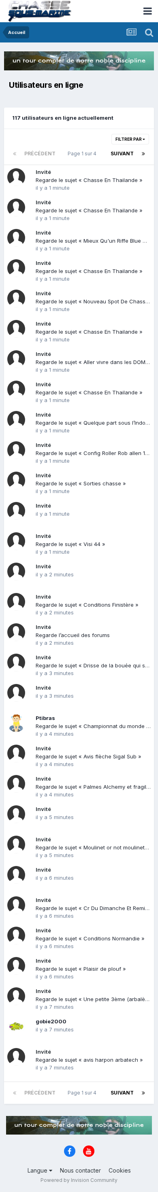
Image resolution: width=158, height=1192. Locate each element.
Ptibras (45, 718)
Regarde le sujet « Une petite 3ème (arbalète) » (96, 999)
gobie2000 (51, 1021)
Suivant (122, 153)
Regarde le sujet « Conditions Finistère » (87, 604)
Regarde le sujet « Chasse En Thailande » (89, 180)
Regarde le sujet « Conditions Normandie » (90, 938)
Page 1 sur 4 (83, 153)
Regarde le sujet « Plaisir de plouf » (81, 968)
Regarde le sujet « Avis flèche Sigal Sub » (88, 756)
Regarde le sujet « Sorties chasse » (81, 483)
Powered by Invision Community (79, 1180)
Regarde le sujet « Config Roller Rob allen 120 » (96, 453)
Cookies (120, 1170)
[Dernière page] (143, 154)
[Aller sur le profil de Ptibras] (16, 723)
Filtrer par (129, 139)
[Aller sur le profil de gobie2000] (16, 1026)
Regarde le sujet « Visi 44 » (70, 544)
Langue (38, 1170)
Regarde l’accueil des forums (73, 635)
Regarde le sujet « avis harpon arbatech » (89, 1059)
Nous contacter (80, 1170)
